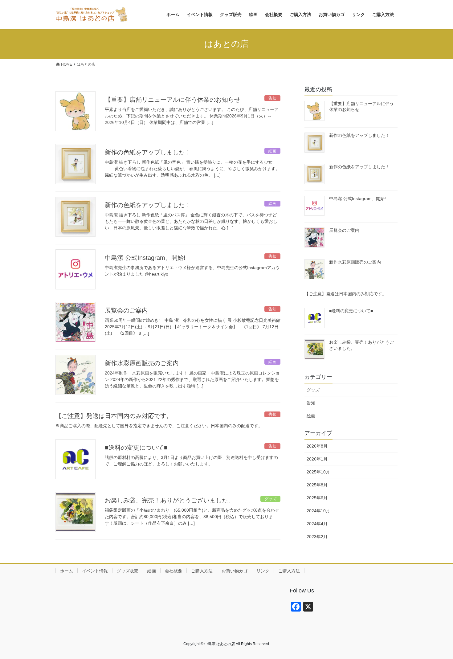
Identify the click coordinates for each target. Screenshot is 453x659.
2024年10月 (318, 510)
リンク (262, 570)
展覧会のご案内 (126, 310)
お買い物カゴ (234, 570)
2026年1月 (317, 458)
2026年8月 (317, 446)
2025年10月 (318, 471)
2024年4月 (317, 523)
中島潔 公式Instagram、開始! (145, 257)
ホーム (66, 570)
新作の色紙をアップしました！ (148, 152)
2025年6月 (317, 497)
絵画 (311, 415)
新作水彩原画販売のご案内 (142, 363)
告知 (311, 402)
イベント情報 (95, 570)
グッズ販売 (127, 570)
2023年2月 (317, 536)
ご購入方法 (202, 570)
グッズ (313, 389)
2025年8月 (317, 484)
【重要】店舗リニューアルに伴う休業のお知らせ (172, 99)
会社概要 (173, 570)
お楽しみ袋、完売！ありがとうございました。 (169, 500)
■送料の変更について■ (136, 447)
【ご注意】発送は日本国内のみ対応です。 (114, 415)
